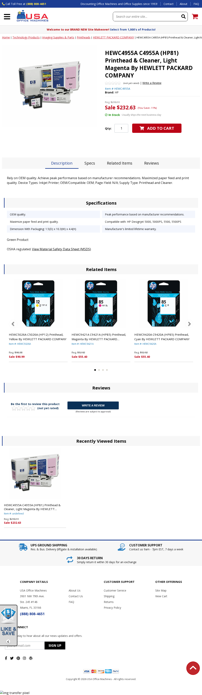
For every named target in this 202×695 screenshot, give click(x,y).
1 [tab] (95, 370)
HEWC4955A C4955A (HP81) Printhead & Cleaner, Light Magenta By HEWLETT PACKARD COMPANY (32, 507)
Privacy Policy (112, 607)
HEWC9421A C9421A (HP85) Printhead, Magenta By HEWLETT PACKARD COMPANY (99, 337)
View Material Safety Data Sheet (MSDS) (61, 249)
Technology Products (26, 37)
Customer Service (115, 590)
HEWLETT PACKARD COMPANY (113, 37)
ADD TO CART (160, 128)
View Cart (161, 596)
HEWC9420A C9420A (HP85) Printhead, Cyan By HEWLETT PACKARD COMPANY (162, 337)
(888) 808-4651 (36, 4)
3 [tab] (103, 370)
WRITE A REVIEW (93, 405)
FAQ (196, 4)
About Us (74, 590)
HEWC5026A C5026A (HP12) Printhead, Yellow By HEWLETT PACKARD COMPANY (37, 337)
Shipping (109, 596)
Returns (109, 602)
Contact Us (76, 596)
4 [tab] (107, 370)
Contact (169, 4)
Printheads (83, 37)
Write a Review (151, 83)
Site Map (160, 590)
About (183, 4)
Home (6, 37)
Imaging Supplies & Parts (58, 37)
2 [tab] (99, 370)
